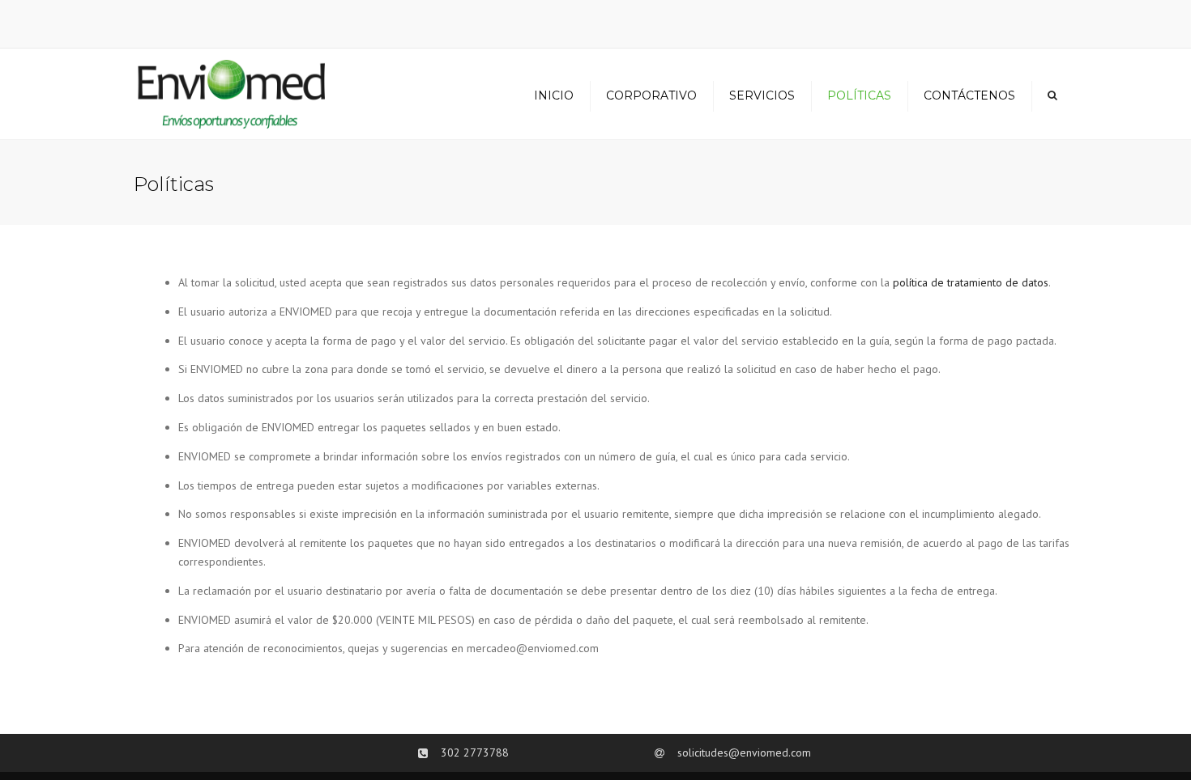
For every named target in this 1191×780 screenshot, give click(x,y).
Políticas (859, 95)
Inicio (554, 95)
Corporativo (651, 95)
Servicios (762, 95)
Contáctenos (969, 95)
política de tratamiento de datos (970, 282)
